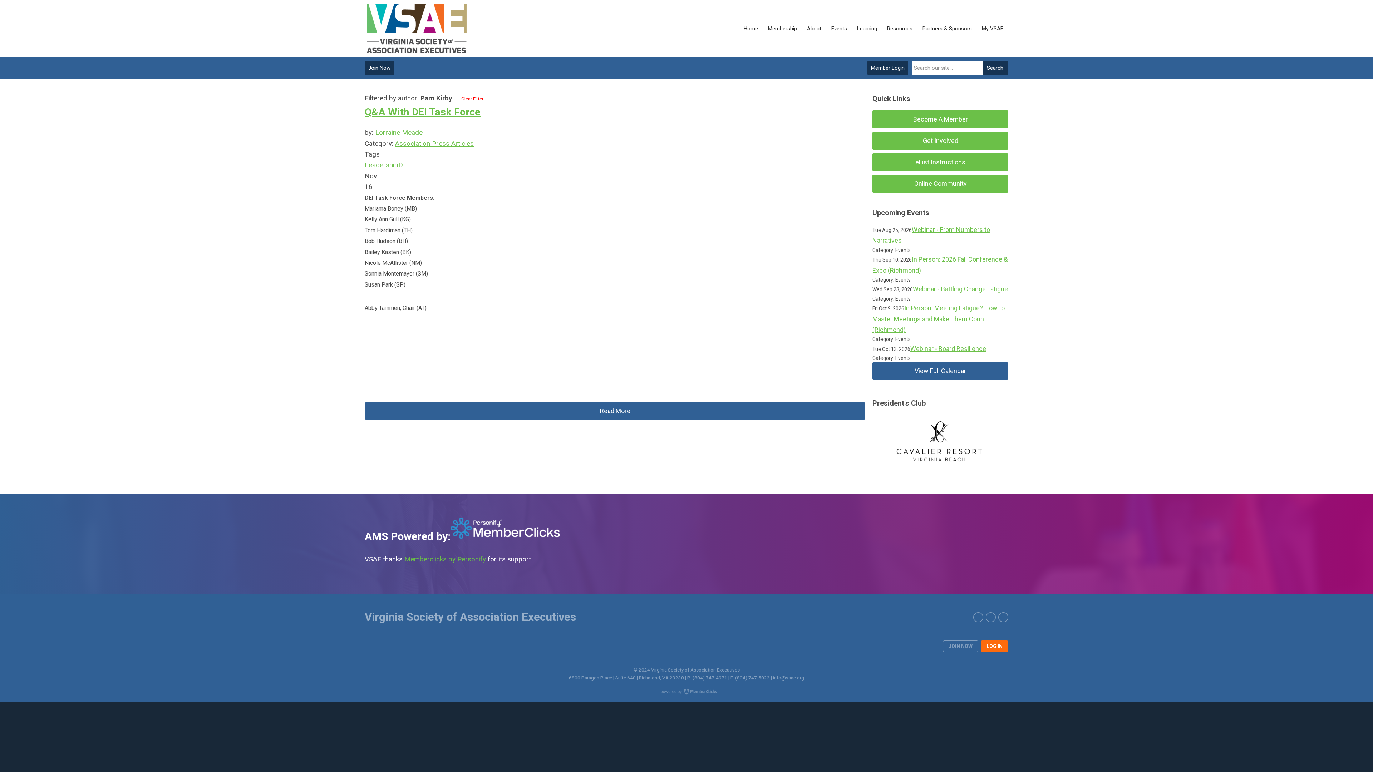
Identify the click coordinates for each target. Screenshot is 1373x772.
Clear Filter (472, 99)
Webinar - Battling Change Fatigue (960, 289)
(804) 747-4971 (710, 678)
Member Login (888, 68)
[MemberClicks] (417, 29)
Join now (961, 646)
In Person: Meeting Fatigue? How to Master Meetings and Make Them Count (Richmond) (938, 318)
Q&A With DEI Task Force (423, 112)
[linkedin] (991, 617)
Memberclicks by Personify (445, 559)
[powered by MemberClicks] (686, 692)
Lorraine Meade (399, 132)
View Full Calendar (940, 371)
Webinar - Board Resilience (948, 348)
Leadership (381, 165)
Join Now (379, 68)
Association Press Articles (434, 143)
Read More (615, 411)
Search (995, 68)
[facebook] (1003, 617)
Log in (994, 646)
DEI (403, 165)
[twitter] (978, 617)
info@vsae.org (788, 678)
